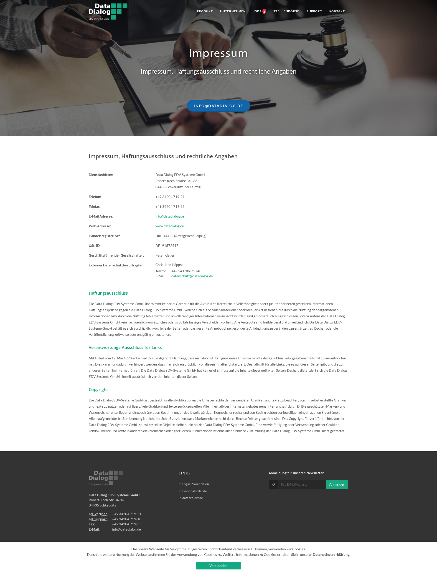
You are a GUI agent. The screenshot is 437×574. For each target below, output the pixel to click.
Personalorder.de (194, 491)
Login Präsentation (195, 484)
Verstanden (218, 565)
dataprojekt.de (192, 498)
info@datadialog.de (169, 216)
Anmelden (337, 484)
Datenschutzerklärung (331, 554)
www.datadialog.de (169, 226)
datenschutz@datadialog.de (192, 276)
